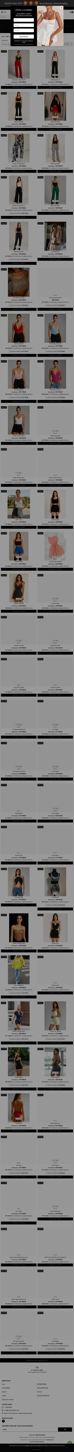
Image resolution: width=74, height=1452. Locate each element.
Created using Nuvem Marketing (24, 44)
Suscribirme (23, 37)
